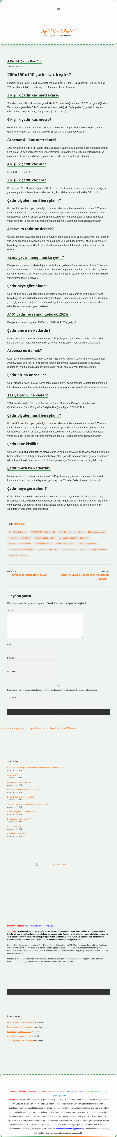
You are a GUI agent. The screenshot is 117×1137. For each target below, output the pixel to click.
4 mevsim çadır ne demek (19, 538)
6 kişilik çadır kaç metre (44, 538)
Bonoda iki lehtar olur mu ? (18, 834)
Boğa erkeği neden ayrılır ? (18, 819)
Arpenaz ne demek (43, 544)
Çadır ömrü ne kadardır (48, 550)
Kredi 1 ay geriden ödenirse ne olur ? (22, 812)
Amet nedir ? (12, 775)
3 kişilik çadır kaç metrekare (71, 532)
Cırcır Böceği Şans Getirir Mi (19, 1032)
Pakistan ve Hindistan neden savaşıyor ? (24, 790)
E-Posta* (11, 658)
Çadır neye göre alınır (87, 544)
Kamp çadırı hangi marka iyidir (93, 550)
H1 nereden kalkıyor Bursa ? (19, 782)
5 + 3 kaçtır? (13, 697)
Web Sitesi (11, 671)
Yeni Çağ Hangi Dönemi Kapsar (20, 1041)
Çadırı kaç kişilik (69, 550)
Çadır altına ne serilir (65, 544)
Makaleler (19, 524)
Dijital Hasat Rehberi (58, 31)
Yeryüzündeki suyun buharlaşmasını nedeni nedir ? (28, 804)
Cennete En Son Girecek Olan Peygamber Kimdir (85, 577)
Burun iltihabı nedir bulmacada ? (20, 797)
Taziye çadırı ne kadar (18, 555)
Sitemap (72, 728)
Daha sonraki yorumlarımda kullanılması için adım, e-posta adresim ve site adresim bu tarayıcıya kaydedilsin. (52, 690)
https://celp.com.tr (58, 728)
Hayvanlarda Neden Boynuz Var (28, 575)
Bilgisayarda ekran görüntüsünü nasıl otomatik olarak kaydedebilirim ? (36, 768)
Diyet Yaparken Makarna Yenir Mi (21, 1022)
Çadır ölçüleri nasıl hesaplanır (21, 550)
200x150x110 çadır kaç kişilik (43, 532)
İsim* (9, 645)
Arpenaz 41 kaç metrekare (20, 544)
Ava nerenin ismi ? (15, 826)
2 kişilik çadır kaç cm (17, 532)
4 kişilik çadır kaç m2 (96, 532)
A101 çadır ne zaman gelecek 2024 (74, 538)
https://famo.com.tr (38, 728)
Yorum (10, 610)
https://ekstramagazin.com (14, 728)
